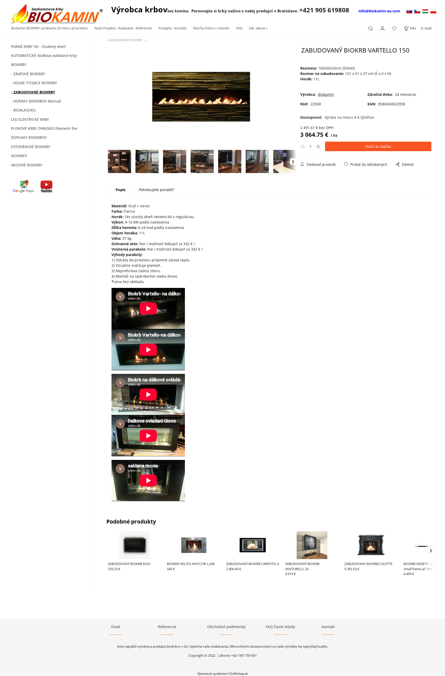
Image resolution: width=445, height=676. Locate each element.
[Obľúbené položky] (394, 28)
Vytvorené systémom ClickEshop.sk (223, 673)
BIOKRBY (18, 64)
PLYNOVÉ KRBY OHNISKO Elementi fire (44, 128)
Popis (120, 189)
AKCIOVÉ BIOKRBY (26, 164)
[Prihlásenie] (382, 28)
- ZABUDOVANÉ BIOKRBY (33, 92)
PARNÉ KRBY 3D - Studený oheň (38, 46)
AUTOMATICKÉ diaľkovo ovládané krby (44, 55)
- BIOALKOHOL (23, 110)
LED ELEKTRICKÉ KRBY (30, 119)
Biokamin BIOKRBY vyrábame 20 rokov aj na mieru (49, 28)
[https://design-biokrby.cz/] (418, 10)
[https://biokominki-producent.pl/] (433, 10)
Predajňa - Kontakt (172, 28)
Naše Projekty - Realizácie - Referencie (123, 28)
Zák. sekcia (257, 28)
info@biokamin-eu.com (379, 10)
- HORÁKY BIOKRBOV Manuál (36, 101)
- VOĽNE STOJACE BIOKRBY (34, 82)
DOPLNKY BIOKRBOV (29, 137)
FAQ (239, 28)
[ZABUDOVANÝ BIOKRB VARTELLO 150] (201, 97)
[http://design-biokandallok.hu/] (426, 10)
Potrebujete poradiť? (156, 189)
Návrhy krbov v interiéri (211, 28)
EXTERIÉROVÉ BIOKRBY (30, 146)
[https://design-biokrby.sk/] (409, 10)
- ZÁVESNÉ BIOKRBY (28, 73)
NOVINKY (19, 155)
